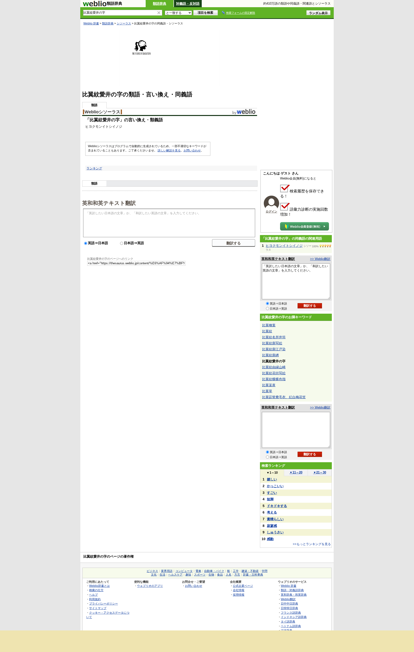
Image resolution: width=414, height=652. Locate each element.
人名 (228, 574)
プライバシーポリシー (103, 603)
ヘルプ (93, 594)
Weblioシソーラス (102, 112)
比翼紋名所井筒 (274, 337)
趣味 (188, 574)
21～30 (319, 472)
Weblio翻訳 (288, 599)
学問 (264, 571)
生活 (162, 574)
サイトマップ (97, 608)
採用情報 (238, 594)
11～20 (295, 472)
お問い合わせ (192, 150)
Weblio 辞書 (91, 23)
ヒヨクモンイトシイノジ (284, 246)
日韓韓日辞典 (289, 608)
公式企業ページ (243, 585)
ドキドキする (277, 506)
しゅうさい (275, 532)
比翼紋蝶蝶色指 (274, 379)
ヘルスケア (175, 574)
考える (272, 512)
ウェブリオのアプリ (150, 585)
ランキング (94, 168)
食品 (220, 574)
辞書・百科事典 (253, 574)
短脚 (270, 499)
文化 (154, 574)
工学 (236, 571)
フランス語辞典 (291, 612)
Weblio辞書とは (99, 585)
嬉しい (272, 479)
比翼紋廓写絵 (272, 343)
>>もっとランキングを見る (312, 544)
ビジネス (152, 571)
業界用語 (166, 571)
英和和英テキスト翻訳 (109, 202)
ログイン (271, 211)
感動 (270, 539)
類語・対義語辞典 (292, 590)
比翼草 (267, 391)
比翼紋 (267, 331)
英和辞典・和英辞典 (294, 594)
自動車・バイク (214, 571)
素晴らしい (275, 519)
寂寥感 (272, 526)
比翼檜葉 (269, 325)
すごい (272, 493)
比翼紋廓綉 (270, 355)
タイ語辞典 (288, 621)
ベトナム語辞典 (291, 626)
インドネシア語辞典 (294, 616)
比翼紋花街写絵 (274, 373)
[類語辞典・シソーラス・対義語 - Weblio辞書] (95, 5)
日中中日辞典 (289, 603)
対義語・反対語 (188, 4)
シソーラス (124, 23)
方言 (237, 574)
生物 (211, 574)
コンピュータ (184, 571)
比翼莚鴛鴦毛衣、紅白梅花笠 (284, 397)
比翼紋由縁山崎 (274, 367)
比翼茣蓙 (269, 385)
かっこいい (275, 486)
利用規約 (95, 599)
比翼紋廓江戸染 (274, 349)
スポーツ (200, 574)
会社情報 (238, 590)
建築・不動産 (250, 571)
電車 (198, 571)
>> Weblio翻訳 (320, 259)
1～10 (272, 472)
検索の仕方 (96, 590)
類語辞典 (159, 4)
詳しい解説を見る (169, 150)
